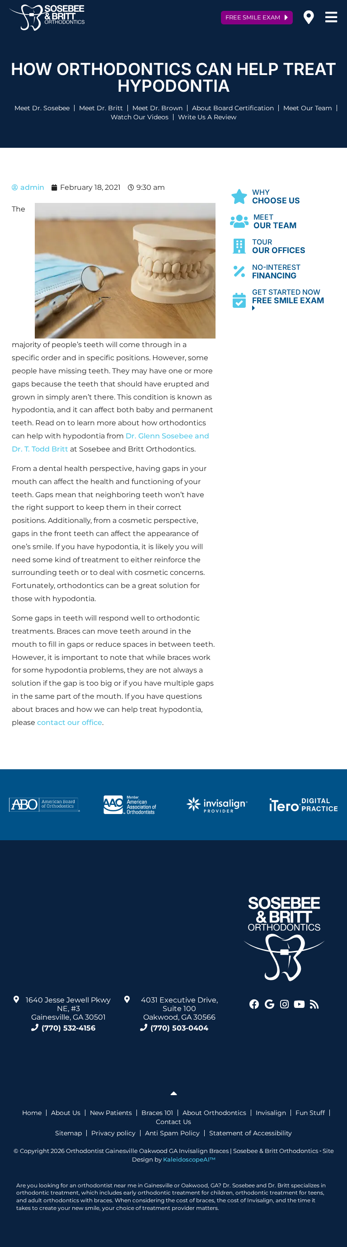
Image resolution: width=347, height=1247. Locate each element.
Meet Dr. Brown (157, 108)
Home (32, 1113)
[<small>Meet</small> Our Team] (239, 221)
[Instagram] (284, 1004)
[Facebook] (254, 1004)
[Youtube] (299, 1004)
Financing (276, 272)
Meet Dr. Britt (101, 108)
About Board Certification (233, 108)
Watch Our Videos (140, 117)
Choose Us (276, 196)
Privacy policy (113, 1133)
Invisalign (271, 1113)
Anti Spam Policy (172, 1133)
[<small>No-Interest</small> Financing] (239, 271)
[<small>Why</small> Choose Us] (239, 196)
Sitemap (68, 1133)
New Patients (111, 1113)
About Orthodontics (214, 1113)
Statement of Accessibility (250, 1133)
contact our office (69, 722)
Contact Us (173, 1122)
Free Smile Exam (290, 296)
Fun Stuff (310, 1113)
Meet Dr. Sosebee (42, 108)
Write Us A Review (207, 117)
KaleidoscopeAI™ (189, 1159)
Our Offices (278, 246)
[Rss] (314, 1004)
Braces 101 (157, 1113)
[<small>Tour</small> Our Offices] (239, 246)
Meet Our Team (307, 108)
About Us (65, 1113)
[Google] (269, 1004)
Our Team (274, 221)
